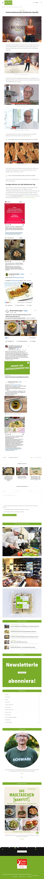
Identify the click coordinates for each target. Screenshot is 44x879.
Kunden (6, 699)
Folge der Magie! (22, 851)
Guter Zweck (7, 697)
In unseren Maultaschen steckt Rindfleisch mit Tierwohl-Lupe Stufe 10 (25, 626)
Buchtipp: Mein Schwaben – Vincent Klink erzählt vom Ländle (23, 647)
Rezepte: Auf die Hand (9, 704)
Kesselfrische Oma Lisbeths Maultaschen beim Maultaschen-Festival (24, 636)
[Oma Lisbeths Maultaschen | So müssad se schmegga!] (8, 2)
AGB (19, 874)
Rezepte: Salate (8, 714)
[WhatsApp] (2, 60)
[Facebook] (2, 48)
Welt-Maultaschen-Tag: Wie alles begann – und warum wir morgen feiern (36, 477)
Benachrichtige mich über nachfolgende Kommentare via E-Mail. (16, 509)
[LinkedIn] (2, 57)
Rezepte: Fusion (8, 707)
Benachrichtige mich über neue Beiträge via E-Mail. (14, 511)
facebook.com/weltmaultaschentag (27, 197)
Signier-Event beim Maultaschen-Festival (19, 641)
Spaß (5, 457)
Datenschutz (23, 874)
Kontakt (15, 874)
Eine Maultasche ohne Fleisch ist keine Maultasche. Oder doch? (23, 631)
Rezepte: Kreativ (8, 712)
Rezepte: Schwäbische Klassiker (10, 717)
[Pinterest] (2, 51)
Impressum (29, 874)
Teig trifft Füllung (14, 624)
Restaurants (7, 702)
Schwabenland (13, 640)
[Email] (2, 54)
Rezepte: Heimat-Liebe (9, 709)
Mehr (22, 773)
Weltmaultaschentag (13, 457)
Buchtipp (12, 645)
